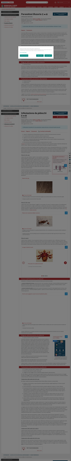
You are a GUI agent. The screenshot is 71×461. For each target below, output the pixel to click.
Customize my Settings (24, 55)
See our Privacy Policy (23, 52)
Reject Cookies (40, 55)
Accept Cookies (48, 55)
